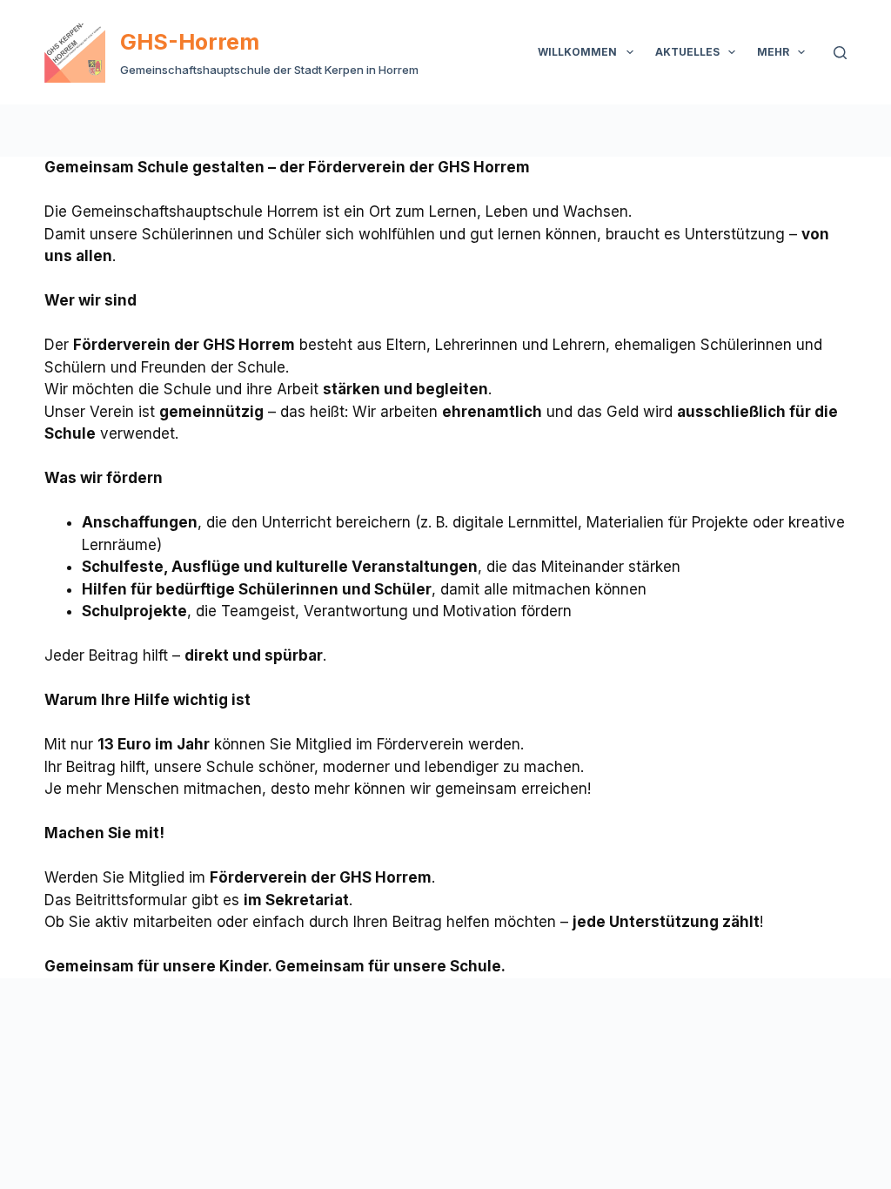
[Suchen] (840, 52)
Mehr (773, 51)
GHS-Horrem (189, 42)
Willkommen (577, 51)
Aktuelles (687, 51)
